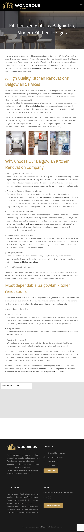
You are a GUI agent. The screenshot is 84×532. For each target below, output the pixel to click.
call (26, 369)
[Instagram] (49, 497)
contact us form (57, 372)
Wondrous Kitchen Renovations (35, 65)
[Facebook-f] (45, 497)
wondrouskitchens (41, 527)
